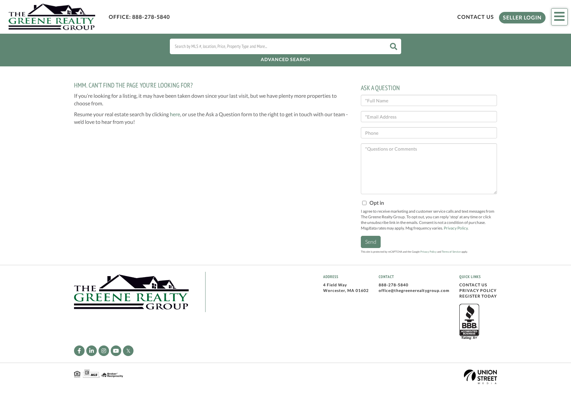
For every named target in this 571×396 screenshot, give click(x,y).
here (175, 114)
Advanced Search (285, 59)
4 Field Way (335, 284)
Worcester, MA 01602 (346, 290)
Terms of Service (451, 251)
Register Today (478, 296)
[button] (393, 46)
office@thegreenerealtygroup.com (414, 290)
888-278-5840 (151, 17)
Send (370, 241)
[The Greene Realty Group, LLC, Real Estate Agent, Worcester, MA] (469, 322)
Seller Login (522, 17)
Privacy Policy (456, 228)
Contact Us (475, 17)
